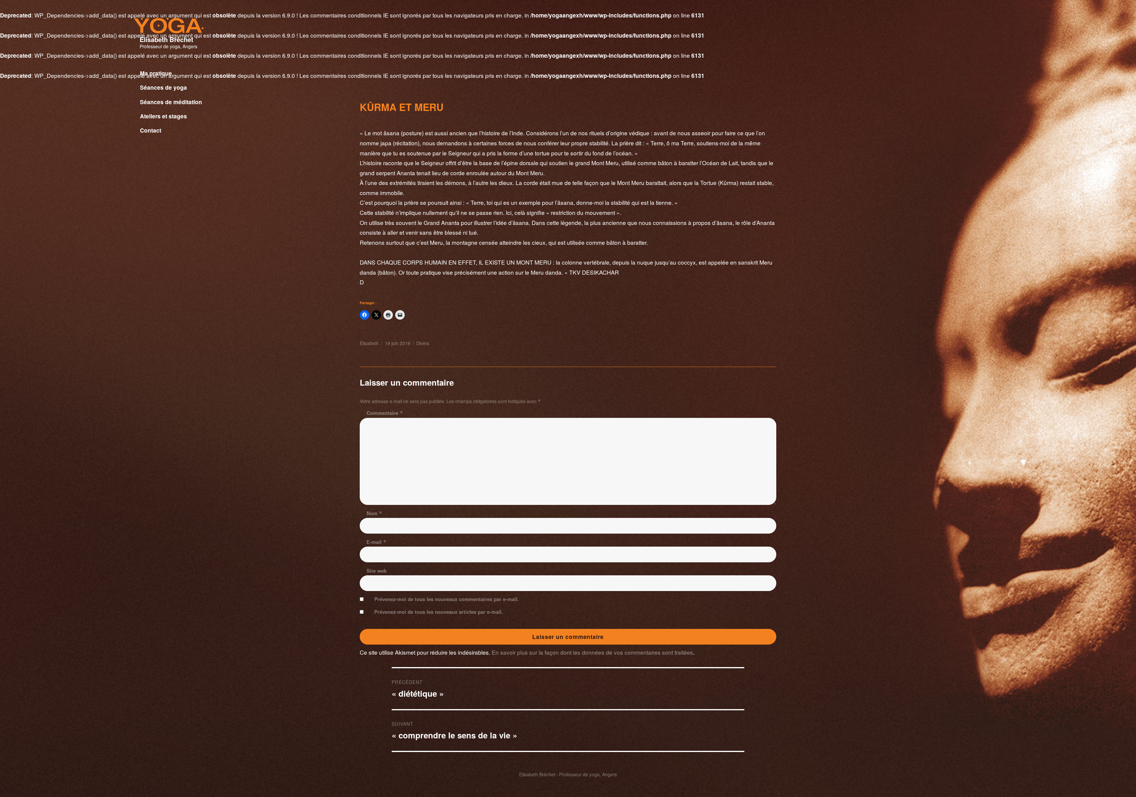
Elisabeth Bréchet (166, 39)
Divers (422, 343)
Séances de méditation (171, 102)
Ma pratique (156, 73)
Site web (377, 570)
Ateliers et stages (163, 116)
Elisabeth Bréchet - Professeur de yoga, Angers (568, 774)
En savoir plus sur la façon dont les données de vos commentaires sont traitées (592, 652)
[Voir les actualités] (259, 137)
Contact (150, 130)
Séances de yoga (163, 87)
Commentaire (385, 412)
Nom (374, 513)
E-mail (376, 541)
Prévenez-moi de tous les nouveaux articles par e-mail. (438, 611)
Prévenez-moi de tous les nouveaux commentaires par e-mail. (446, 599)
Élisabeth (369, 343)
